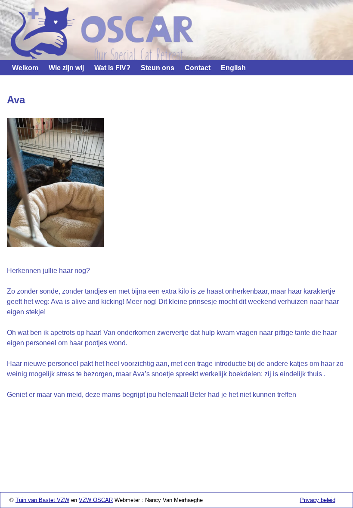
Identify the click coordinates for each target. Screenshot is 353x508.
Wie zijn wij (66, 67)
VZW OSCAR (96, 500)
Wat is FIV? (112, 67)
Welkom (25, 67)
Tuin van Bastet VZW (42, 500)
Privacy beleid (317, 500)
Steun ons (157, 67)
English (233, 67)
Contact (198, 67)
